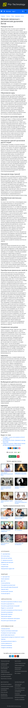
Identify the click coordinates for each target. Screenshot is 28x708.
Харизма (3, 639)
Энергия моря (4, 566)
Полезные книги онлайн (7, 686)
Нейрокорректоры (19, 665)
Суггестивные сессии (20, 663)
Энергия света (4, 589)
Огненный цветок (5, 593)
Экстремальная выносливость (9, 641)
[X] (10, 448)
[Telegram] (17, 448)
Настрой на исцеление (7, 612)
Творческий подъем (6, 616)
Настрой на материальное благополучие (11, 610)
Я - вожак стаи (4, 564)
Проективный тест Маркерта (5, 544)
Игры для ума (4, 692)
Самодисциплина (5, 628)
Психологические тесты (7, 698)
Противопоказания (6, 676)
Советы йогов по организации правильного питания (21, 502)
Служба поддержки (19, 699)
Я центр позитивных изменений (9, 631)
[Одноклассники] (12, 448)
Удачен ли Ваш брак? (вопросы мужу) (5, 518)
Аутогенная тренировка (21, 671)
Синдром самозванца (6, 647)
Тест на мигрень (18, 530)
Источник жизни (5, 556)
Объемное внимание (6, 645)
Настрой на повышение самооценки (10, 618)
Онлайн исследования (6, 674)
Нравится (12, 456)
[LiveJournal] (16, 448)
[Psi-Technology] (14, 4)
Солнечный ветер (5, 583)
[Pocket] (19, 448)
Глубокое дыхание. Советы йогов (7, 501)
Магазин (8, 11)
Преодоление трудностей (7, 568)
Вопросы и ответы (19, 697)
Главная (3, 16)
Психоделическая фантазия (8, 585)
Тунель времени (5, 579)
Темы (12, 16)
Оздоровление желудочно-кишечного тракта (12, 637)
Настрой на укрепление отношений (10, 606)
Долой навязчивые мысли (7, 635)
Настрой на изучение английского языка (11, 601)
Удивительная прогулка (7, 562)
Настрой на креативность (7, 604)
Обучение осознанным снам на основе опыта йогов (6, 488)
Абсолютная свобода (6, 558)
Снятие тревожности (6, 643)
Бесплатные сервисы (6, 684)
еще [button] (13, 11)
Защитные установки (6, 678)
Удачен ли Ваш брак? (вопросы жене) (19, 518)
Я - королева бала (5, 554)
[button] (1, 11)
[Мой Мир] (14, 448)
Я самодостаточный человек (8, 633)
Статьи (8, 16)
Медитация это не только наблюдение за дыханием (21, 473)
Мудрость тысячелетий (7, 608)
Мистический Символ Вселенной (9, 587)
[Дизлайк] (18, 456)
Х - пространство (5, 576)
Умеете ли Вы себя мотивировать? (19, 544)
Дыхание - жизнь (19, 16)
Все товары (18, 673)
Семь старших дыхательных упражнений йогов (7, 474)
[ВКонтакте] (8, 448)
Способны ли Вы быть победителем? (6, 531)
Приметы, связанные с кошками (20, 487)
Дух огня (3, 581)
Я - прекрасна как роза (7, 560)
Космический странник (7, 591)
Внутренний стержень (6, 614)
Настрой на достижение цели (8, 620)
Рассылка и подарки (20, 688)
